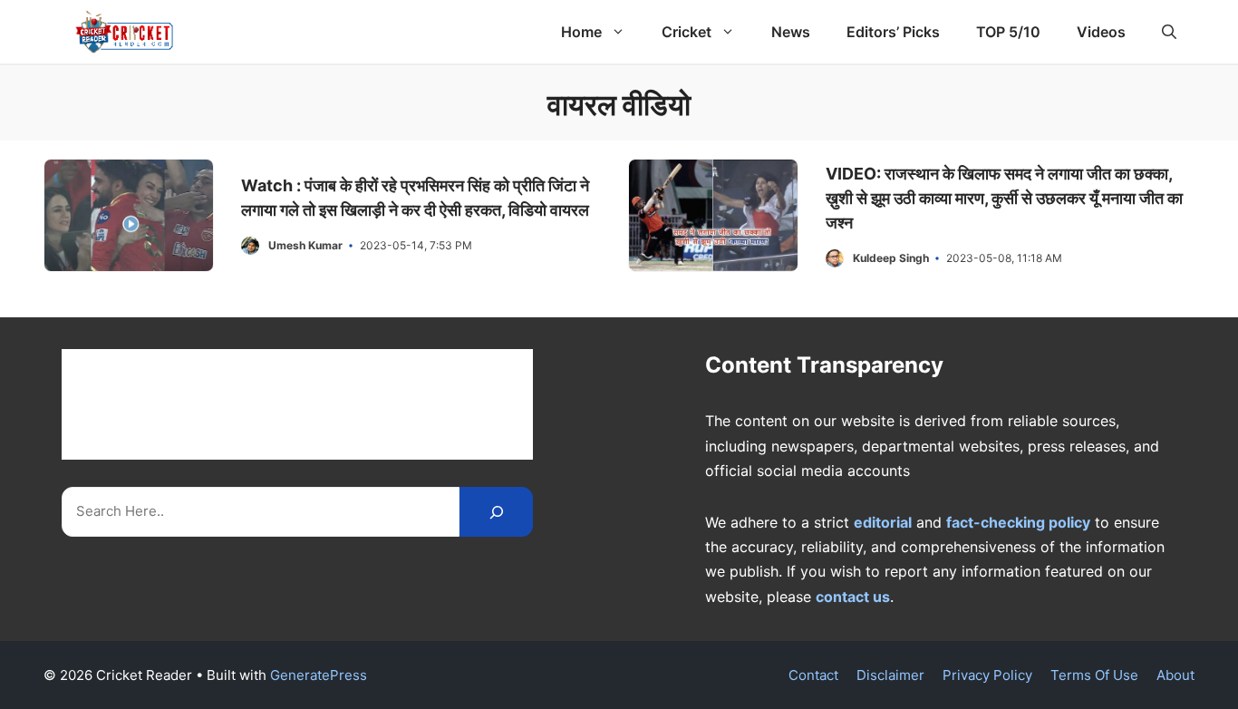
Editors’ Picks (893, 32)
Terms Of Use (1094, 675)
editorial (883, 522)
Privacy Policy (987, 675)
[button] (1169, 31)
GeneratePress (318, 675)
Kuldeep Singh (891, 258)
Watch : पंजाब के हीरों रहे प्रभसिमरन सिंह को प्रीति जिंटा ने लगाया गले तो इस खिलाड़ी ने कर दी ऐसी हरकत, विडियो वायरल (415, 197)
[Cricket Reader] (125, 31)
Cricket (686, 32)
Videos (1101, 32)
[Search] (496, 512)
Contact (813, 675)
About (1175, 675)
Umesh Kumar (305, 245)
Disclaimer (890, 675)
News (790, 32)
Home (581, 32)
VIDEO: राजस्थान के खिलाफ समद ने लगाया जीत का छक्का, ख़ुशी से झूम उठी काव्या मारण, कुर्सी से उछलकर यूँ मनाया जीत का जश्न (1004, 198)
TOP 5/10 (1008, 32)
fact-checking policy (1018, 522)
